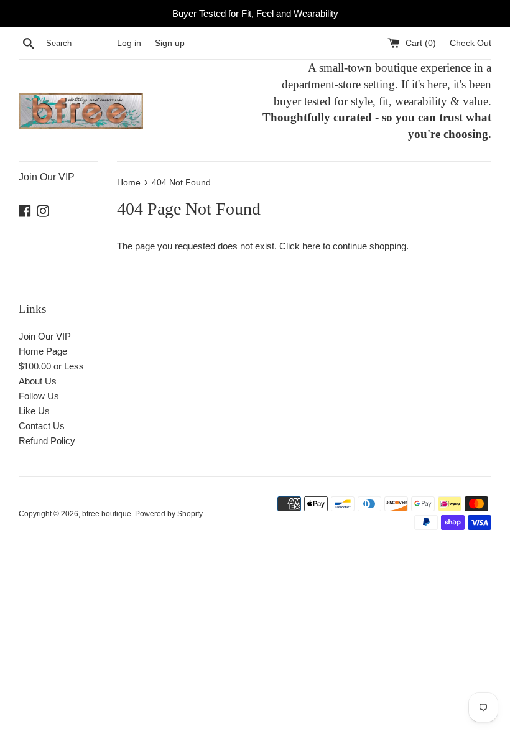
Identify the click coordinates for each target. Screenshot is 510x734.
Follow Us (39, 396)
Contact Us (42, 425)
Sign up (170, 43)
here (311, 246)
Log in (129, 43)
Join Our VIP (47, 177)
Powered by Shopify (169, 513)
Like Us (34, 411)
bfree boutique (106, 513)
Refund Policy (47, 440)
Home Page (43, 351)
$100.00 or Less (51, 366)
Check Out (470, 43)
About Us (38, 381)
